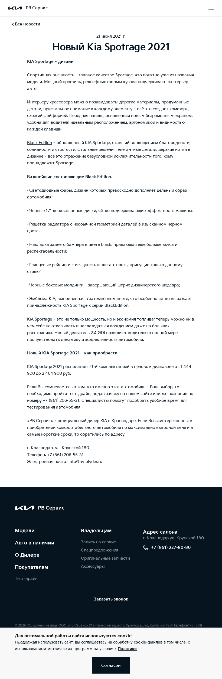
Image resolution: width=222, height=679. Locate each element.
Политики (127, 649)
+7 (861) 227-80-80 (171, 547)
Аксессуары (93, 566)
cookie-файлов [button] (148, 642)
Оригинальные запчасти (105, 558)
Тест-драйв (26, 578)
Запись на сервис (98, 542)
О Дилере (27, 555)
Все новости (27, 24)
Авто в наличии (34, 543)
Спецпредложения (99, 550)
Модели (25, 531)
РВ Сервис (37, 8)
